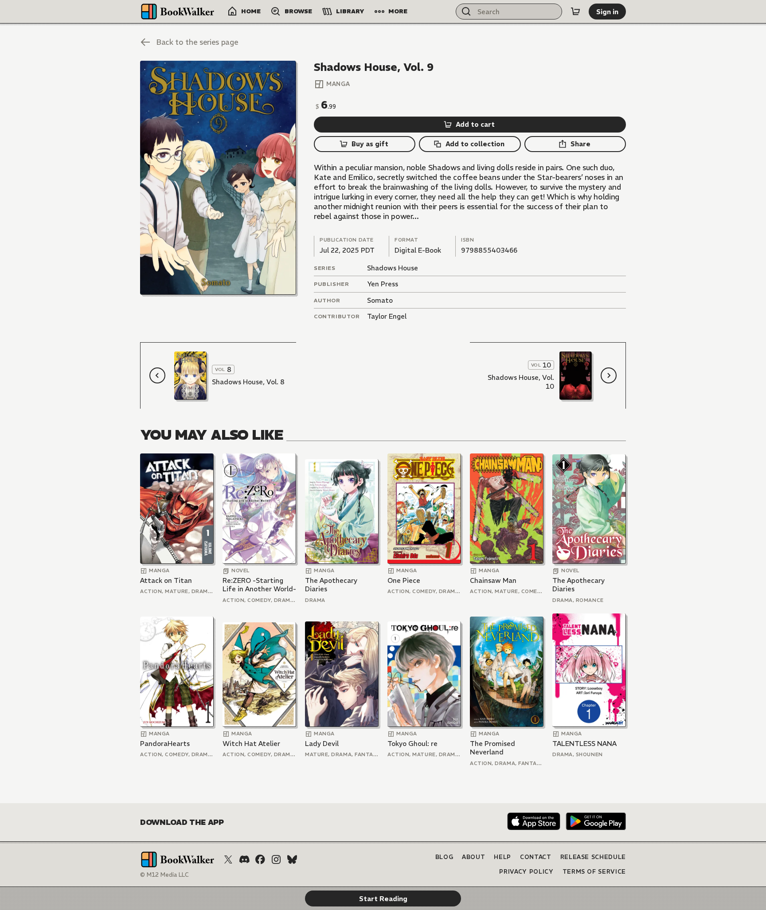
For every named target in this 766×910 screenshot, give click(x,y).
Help (502, 857)
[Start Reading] (218, 178)
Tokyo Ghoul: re (412, 743)
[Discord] (244, 859)
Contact (535, 857)
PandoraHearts (165, 743)
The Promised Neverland (492, 748)
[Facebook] (260, 859)
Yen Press (382, 284)
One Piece (403, 580)
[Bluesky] (292, 859)
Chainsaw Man (493, 580)
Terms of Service (594, 872)
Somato (380, 300)
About (473, 857)
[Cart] (575, 11)
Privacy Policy (526, 872)
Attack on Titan (166, 580)
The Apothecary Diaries (331, 585)
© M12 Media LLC (164, 875)
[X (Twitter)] (228, 859)
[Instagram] (276, 859)
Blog (444, 857)
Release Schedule (593, 857)
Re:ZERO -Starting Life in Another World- (259, 585)
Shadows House (392, 268)
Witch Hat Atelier (251, 743)
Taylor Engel (386, 316)
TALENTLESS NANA (584, 743)
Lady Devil (322, 743)
